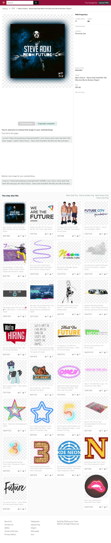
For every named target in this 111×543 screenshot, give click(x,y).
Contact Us (9, 525)
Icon (32, 534)
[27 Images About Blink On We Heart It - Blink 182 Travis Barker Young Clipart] (69, 213)
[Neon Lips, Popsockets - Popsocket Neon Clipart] (96, 486)
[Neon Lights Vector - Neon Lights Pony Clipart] (15, 372)
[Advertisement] (37, 105)
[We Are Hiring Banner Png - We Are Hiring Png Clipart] (15, 334)
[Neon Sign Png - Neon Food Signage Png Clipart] (42, 374)
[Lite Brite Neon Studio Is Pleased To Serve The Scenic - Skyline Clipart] (96, 251)
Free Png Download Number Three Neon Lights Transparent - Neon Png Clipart (41, 468)
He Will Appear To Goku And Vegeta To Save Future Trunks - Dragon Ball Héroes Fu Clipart (14, 269)
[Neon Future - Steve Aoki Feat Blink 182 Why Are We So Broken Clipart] (37, 51)
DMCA (7, 528)
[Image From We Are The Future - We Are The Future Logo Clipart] (42, 213)
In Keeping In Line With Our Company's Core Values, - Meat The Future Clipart (68, 348)
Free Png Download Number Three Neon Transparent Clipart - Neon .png (14, 464)
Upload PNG (104, 3)
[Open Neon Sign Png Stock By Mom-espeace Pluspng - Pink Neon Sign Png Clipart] (69, 372)
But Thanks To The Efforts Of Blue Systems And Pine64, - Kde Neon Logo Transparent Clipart (69, 468)
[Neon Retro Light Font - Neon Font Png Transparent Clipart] (96, 448)
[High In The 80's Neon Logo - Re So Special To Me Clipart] (96, 370)
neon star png (72, 195)
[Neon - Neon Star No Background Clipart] (15, 410)
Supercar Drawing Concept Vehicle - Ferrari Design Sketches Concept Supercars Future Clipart (96, 308)
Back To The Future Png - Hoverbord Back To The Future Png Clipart (95, 424)
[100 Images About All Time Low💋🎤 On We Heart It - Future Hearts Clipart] (15, 293)
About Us (8, 521)
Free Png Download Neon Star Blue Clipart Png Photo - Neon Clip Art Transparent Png (40, 428)
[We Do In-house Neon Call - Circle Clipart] (96, 332)
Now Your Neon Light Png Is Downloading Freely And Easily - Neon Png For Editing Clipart (41, 267)
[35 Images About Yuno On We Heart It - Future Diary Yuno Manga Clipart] (69, 291)
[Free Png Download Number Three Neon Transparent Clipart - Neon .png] (15, 448)
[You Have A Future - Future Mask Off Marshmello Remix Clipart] (15, 488)
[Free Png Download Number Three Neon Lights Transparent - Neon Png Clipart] (42, 452)
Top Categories (91, 3)
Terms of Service (11, 531)
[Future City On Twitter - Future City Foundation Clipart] (96, 213)
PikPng (5, 9)
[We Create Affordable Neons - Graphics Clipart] (69, 253)
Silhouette (35, 531)
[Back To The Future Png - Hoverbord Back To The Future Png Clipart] (96, 408)
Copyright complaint (46, 124)
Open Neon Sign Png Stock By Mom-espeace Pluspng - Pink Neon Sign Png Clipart (67, 388)
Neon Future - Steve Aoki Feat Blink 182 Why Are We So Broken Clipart (14, 229)
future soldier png (86, 195)
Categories (35, 521)
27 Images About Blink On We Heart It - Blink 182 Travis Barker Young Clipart (68, 229)
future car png (102, 198)
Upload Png (35, 525)
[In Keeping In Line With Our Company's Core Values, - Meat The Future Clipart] (69, 332)
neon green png (101, 195)
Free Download (26, 124)
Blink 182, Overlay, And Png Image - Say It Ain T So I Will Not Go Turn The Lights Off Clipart (42, 350)
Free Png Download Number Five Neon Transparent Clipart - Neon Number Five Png (68, 428)
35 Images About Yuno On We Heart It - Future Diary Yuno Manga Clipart (67, 308)
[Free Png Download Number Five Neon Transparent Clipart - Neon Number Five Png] (69, 412)
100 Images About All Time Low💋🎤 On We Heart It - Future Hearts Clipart (15, 310)
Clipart (33, 528)
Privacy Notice (10, 534)
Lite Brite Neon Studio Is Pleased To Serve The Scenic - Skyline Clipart (95, 267)
